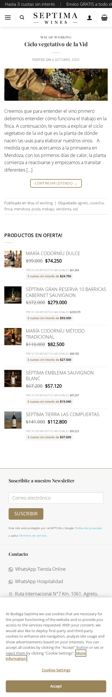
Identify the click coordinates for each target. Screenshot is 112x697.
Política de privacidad (88, 528)
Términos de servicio (33, 535)
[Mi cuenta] (89, 17)
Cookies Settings (56, 670)
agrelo (83, 202)
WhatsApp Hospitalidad (38, 581)
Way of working (56, 37)
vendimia (63, 208)
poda (36, 208)
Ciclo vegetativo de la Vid (56, 44)
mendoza (22, 208)
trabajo (48, 208)
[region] (56, 647)
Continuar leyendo (56, 183)
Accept (56, 686)
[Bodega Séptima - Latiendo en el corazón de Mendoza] (55, 17)
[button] (7, 17)
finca (8, 208)
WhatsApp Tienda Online (39, 569)
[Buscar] (22, 17)
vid (75, 208)
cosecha (97, 202)
